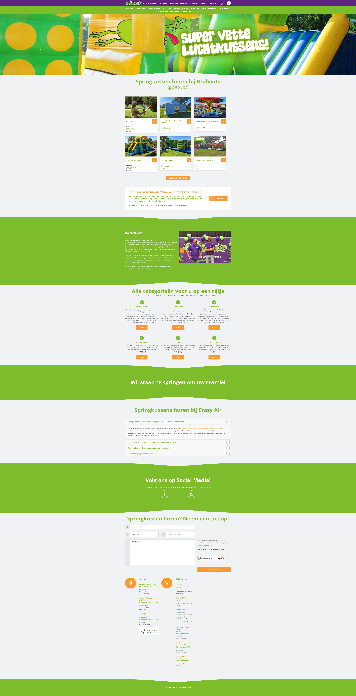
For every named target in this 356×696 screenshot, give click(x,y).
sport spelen (185, 345)
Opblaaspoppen (186, 12)
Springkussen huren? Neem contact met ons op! (165, 192)
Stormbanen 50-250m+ (209, 8)
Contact (213, 3)
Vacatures (174, 3)
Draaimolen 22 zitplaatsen (207, 121)
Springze (143, 614)
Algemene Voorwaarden (189, 3)
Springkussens (130, 8)
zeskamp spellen (225, 345)
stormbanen (222, 310)
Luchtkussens (142, 8)
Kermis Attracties (181, 8)
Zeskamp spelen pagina (205, 350)
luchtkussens (197, 428)
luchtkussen (166, 312)
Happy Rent (179, 656)
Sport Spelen (168, 8)
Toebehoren (174, 12)
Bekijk (226, 320)
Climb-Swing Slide (134, 160)
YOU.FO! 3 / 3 (131, 121)
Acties (196, 12)
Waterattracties (224, 8)
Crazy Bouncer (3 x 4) (204, 160)
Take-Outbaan (166, 160)
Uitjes (203, 3)
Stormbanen (194, 8)
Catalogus (163, 3)
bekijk (142, 328)
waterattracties (149, 347)
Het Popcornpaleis (182, 643)
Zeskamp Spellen (155, 8)
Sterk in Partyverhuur (147, 598)
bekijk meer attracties (178, 178)
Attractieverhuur (150, 3)
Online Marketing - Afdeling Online (178, 687)
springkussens (150, 310)
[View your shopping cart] (229, 3)
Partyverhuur (163, 12)
